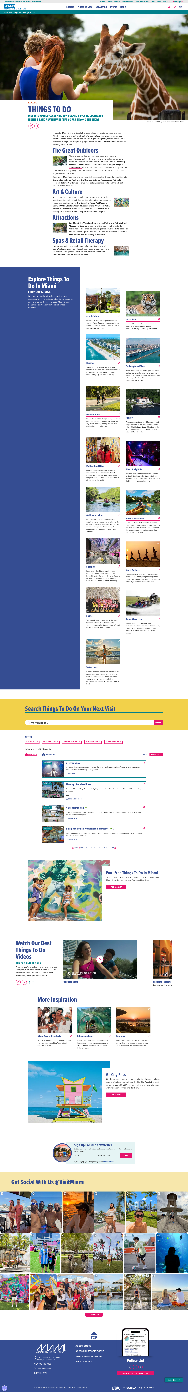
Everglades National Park (64, 179)
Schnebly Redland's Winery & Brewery (87, 234)
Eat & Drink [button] (101, 7)
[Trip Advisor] (146, 1387)
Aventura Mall (80, 251)
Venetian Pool (89, 222)
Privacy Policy (108, 1161)
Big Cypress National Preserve (95, 179)
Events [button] (113, 7)
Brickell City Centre (97, 251)
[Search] (158, 722)
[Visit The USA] (116, 1387)
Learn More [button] (116, 887)
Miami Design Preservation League (88, 211)
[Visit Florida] (129, 1387)
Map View (50, 754)
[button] (169, 6)
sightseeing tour (98, 138)
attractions (109, 141)
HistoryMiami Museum (77, 205)
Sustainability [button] (112, 741)
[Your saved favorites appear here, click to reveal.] (174, 6)
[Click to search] (29, 722)
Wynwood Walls (102, 205)
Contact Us (42, 1373)
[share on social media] (36, 126)
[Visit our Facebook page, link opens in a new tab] (135, 1367)
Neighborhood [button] (71, 741)
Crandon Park (84, 164)
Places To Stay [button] (84, 7)
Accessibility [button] (92, 741)
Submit (126, 1155)
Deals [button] (123, 7)
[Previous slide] (18, 982)
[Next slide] (24, 982)
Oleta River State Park (102, 161)
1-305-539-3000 (44, 1364)
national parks (59, 138)
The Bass (81, 202)
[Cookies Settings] (4, 1388)
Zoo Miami (74, 222)
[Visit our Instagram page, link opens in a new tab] (129, 1367)
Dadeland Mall (59, 254)
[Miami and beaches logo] (51, 1348)
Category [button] (30, 741)
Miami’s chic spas (61, 248)
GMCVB (165, 2)
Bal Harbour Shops (79, 254)
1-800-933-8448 (44, 1368)
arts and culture (93, 135)
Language (177, 2)
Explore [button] (70, 7)
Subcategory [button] (49, 741)
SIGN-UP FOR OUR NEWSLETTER (135, 1373)
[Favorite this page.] (30, 126)
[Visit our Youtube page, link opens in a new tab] (140, 1367)
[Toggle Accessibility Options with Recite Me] (180, 6)
